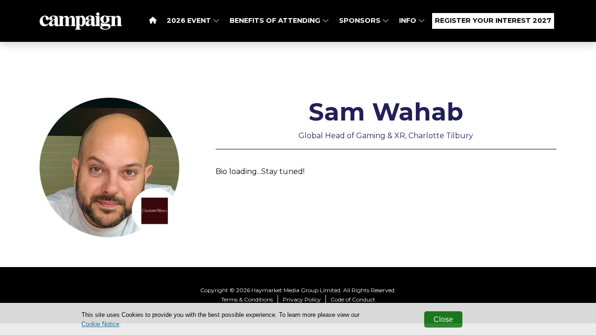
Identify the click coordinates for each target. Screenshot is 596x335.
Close (443, 319)
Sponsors (360, 20)
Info (408, 20)
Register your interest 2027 (493, 20)
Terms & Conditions (247, 299)
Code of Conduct (353, 299)
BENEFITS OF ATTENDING (276, 20)
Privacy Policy (302, 299)
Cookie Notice (100, 324)
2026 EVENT (190, 20)
